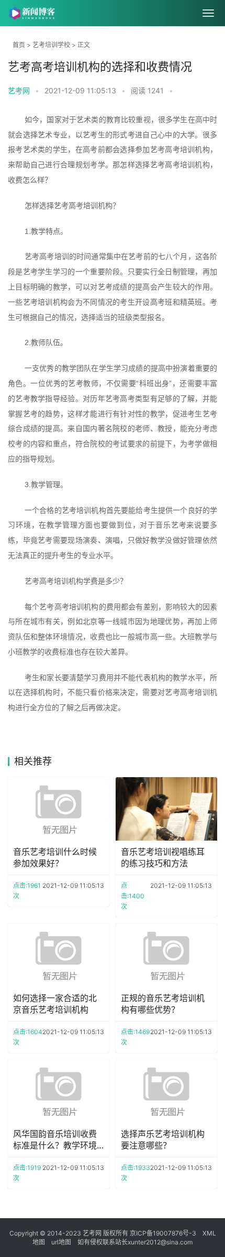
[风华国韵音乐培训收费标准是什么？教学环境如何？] (58, 1091)
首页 (19, 45)
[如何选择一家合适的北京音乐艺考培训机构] (58, 955)
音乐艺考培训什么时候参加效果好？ (55, 857)
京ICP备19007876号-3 (163, 1233)
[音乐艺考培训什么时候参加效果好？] (58, 809)
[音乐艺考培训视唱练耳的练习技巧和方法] (166, 809)
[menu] (208, 13)
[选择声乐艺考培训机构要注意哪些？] (166, 1091)
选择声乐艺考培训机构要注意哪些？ (163, 1140)
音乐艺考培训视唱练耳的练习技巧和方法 (163, 857)
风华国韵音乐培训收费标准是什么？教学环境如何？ (55, 1140)
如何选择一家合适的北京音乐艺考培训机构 (55, 1004)
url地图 (61, 1242)
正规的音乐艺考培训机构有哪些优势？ (163, 1004)
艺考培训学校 (51, 45)
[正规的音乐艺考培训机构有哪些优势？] (166, 955)
